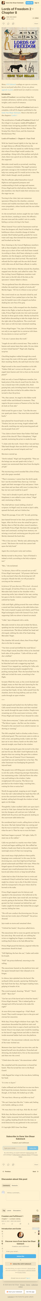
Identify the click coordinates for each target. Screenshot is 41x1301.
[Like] (4, 24)
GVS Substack (11, 84)
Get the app (30, 1292)
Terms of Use (31, 1268)
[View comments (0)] (8, 24)
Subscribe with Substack (22, 1264)
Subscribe (29, 3)
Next (34, 1171)
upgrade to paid (7, 90)
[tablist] (10, 1186)
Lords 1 (14, 115)
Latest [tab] (9, 1210)
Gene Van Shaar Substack (11, 112)
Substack (11, 1297)
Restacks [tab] (15, 1185)
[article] (20, 1220)
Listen (37, 18)
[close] (35, 1232)
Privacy (22, 1285)
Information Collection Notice (27, 1270)
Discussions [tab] (17, 1210)
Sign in (37, 3)
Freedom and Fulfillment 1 (12, 1216)
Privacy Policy (22, 1272)
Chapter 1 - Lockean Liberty (11, 1219)
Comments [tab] (6, 1185)
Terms (28, 1285)
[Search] (37, 1211)
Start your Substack (15, 1292)
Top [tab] (4, 1210)
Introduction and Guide (11, 1229)
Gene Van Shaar (11, 17)
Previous (8, 1171)
